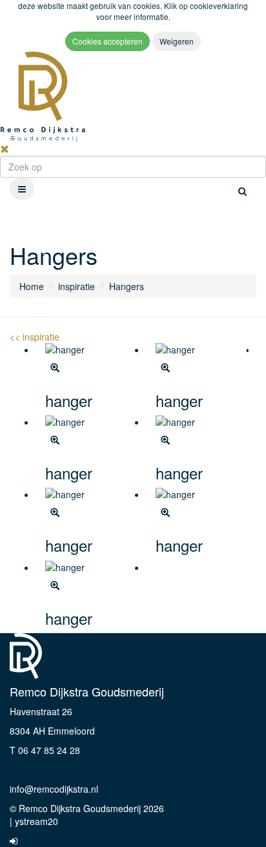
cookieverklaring (219, 5)
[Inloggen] (13, 840)
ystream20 (36, 821)
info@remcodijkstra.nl (54, 788)
